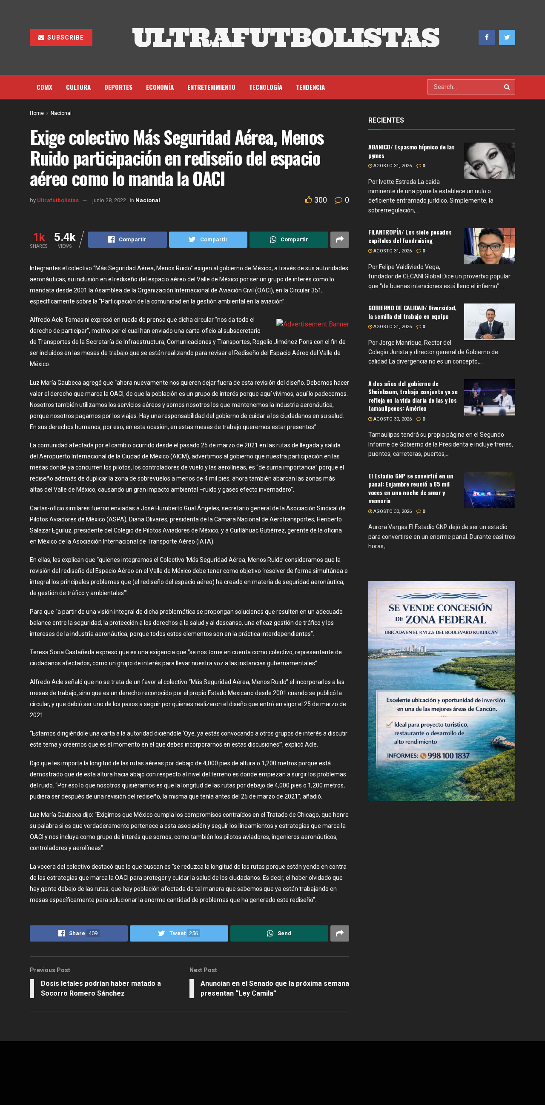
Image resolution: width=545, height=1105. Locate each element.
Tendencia (310, 87)
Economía (160, 87)
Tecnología (265, 87)
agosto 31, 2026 (392, 166)
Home (37, 113)
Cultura (78, 87)
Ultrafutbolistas (58, 200)
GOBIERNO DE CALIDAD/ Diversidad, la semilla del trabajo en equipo (412, 312)
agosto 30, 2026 (392, 419)
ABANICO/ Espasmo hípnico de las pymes (411, 151)
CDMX (44, 87)
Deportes (118, 87)
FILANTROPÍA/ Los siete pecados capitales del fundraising (410, 236)
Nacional (61, 113)
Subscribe (65, 37)
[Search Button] (507, 86)
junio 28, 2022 (109, 200)
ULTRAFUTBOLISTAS (285, 37)
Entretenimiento (211, 87)
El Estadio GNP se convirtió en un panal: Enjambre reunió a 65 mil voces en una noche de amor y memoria (410, 488)
